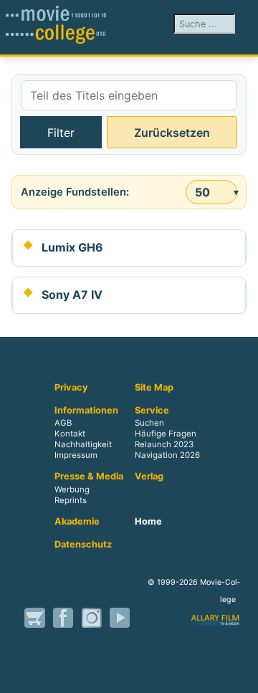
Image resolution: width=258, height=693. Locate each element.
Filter (61, 132)
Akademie (77, 522)
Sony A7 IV (72, 294)
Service (152, 411)
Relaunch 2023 (164, 445)
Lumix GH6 (72, 247)
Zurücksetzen (172, 132)
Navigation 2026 (167, 456)
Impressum (75, 456)
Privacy (71, 388)
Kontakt (69, 434)
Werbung (72, 489)
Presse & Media (88, 477)
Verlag (149, 477)
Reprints (70, 500)
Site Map (154, 388)
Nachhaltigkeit (83, 445)
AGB (63, 424)
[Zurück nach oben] (240, 675)
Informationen (86, 411)
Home (148, 522)
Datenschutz (83, 545)
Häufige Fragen (165, 434)
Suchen (149, 424)
